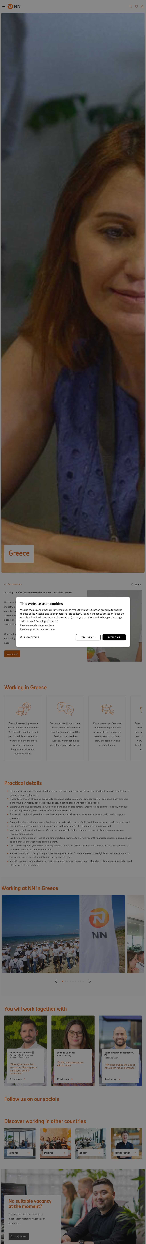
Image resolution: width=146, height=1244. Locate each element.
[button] (29, 637)
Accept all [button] (114, 637)
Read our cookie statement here (37, 625)
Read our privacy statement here (37, 629)
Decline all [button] (88, 637)
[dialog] (73, 622)
